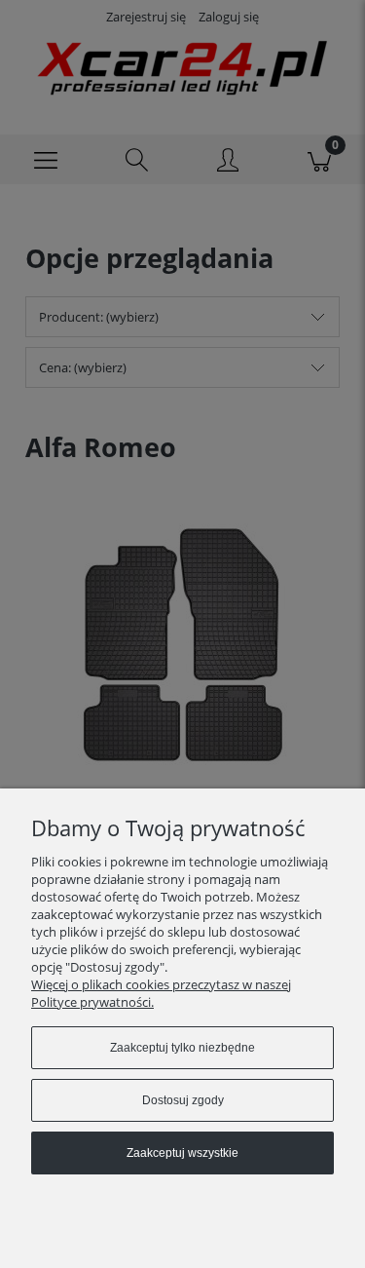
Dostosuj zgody (183, 1100)
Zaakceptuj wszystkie (182, 1153)
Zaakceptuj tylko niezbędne (182, 1048)
